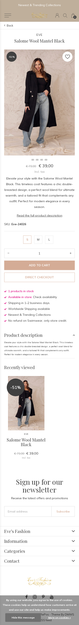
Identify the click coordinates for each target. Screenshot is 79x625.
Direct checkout (39, 277)
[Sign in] (57, 15)
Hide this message (23, 617)
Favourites (67, 57)
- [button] (8, 253)
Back (10, 25)
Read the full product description (39, 215)
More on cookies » (59, 617)
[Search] (65, 15)
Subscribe (63, 511)
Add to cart (39, 265)
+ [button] (70, 253)
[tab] (39, 335)
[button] (8, 15)
